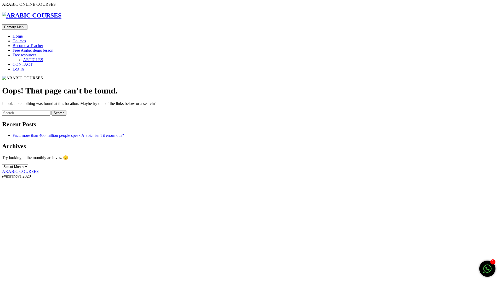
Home (18, 36)
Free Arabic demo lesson (33, 50)
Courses (19, 41)
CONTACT (23, 64)
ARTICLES (33, 59)
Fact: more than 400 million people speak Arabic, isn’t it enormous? (68, 135)
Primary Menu (14, 27)
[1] (487, 271)
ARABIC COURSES (20, 171)
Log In (18, 69)
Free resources (24, 55)
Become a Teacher (28, 45)
